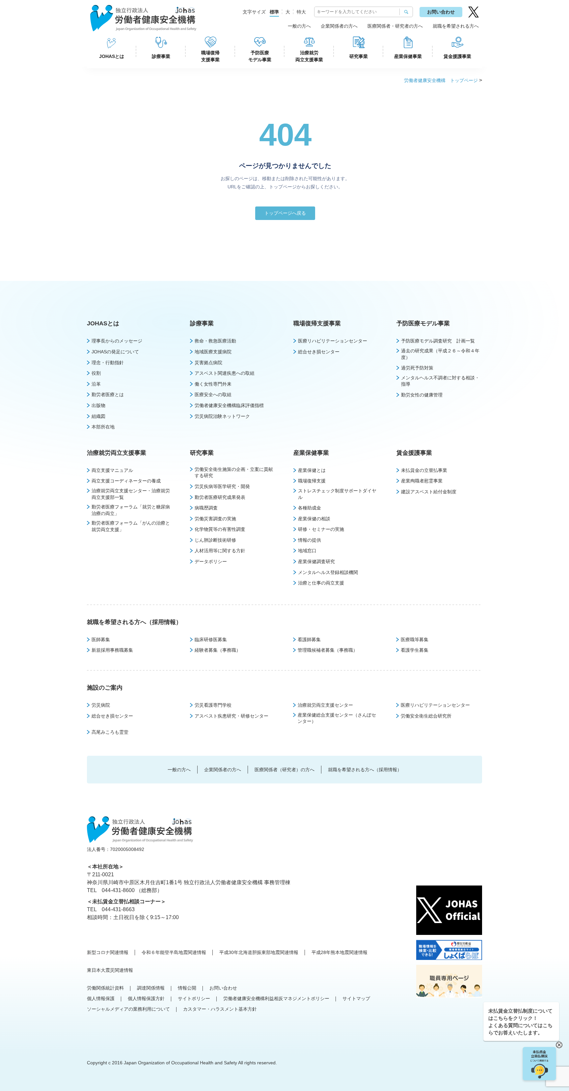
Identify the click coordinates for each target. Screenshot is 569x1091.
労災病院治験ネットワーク (222, 416)
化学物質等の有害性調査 (220, 529)
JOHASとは (111, 56)
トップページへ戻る (285, 213)
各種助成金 (309, 507)
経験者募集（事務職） (218, 650)
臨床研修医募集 (211, 639)
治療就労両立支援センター (325, 705)
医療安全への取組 (213, 394)
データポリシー (211, 561)
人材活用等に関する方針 (220, 550)
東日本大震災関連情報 (110, 970)
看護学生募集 (414, 650)
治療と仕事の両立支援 (321, 583)
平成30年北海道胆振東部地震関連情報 (258, 952)
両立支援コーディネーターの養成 (126, 480)
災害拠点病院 (208, 362)
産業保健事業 (408, 56)
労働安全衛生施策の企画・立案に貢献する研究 (234, 472)
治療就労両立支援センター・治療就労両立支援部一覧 (131, 494)
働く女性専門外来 (213, 384)
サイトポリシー (194, 998)
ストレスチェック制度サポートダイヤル (337, 494)
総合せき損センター (318, 351)
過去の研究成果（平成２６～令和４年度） (440, 354)
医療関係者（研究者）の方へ (284, 769)
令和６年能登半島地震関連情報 (174, 952)
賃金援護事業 (457, 56)
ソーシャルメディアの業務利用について (128, 1009)
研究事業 (358, 56)
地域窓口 (307, 550)
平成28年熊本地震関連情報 (339, 952)
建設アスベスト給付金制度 (428, 491)
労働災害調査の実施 (215, 518)
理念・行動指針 (108, 362)
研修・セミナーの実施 (321, 529)
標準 (274, 11)
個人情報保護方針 (146, 998)
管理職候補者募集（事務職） (328, 650)
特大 (301, 11)
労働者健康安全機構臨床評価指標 (229, 405)
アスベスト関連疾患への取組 (225, 373)
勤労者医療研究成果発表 (220, 497)
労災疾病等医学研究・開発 (222, 486)
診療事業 (161, 56)
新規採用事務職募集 (112, 650)
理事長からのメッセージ (117, 340)
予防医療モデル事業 (259, 56)
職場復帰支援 (312, 480)
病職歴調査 (206, 507)
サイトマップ (356, 998)
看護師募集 (309, 639)
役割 (96, 373)
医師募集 (101, 639)
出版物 (98, 405)
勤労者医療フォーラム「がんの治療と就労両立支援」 (131, 526)
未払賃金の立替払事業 (424, 470)
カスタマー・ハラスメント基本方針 (220, 1009)
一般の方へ (299, 26)
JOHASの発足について (115, 351)
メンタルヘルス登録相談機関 (328, 572)
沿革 (96, 384)
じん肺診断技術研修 (215, 540)
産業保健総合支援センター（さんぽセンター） (337, 718)
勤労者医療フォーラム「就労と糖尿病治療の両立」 (131, 510)
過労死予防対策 (417, 367)
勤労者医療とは (108, 394)
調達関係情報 (151, 988)
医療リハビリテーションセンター (332, 340)
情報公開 (187, 988)
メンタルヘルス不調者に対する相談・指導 (440, 381)
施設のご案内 (104, 687)
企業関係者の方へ (339, 26)
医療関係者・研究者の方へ (395, 26)
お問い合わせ (441, 11)
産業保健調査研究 (316, 561)
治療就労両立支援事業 (309, 56)
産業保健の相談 (314, 518)
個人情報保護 (101, 998)
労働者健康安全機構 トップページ (441, 80)
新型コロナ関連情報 (107, 952)
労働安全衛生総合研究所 (426, 716)
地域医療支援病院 (213, 351)
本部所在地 (103, 426)
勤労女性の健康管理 (422, 394)
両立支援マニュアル (112, 470)
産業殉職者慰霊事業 (422, 480)
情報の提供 (309, 540)
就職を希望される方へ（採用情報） (134, 622)
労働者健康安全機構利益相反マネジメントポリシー (276, 998)
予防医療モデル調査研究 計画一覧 (438, 340)
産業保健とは (312, 470)
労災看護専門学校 (213, 705)
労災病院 (101, 705)
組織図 (98, 416)
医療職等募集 (414, 639)
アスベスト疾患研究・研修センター (231, 716)
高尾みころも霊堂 (110, 732)
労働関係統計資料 (105, 988)
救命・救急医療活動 (215, 340)
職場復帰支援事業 (210, 56)
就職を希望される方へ (456, 26)
